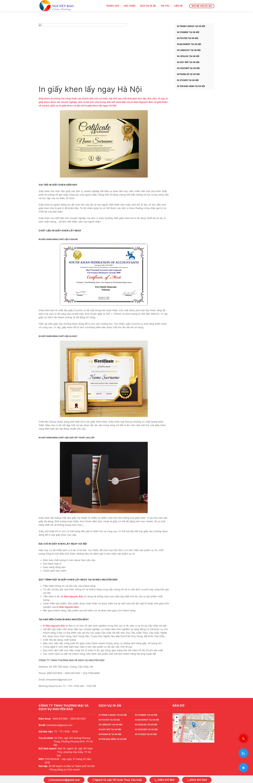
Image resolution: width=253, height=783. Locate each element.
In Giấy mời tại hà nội (188, 62)
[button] (193, 725)
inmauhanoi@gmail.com (65, 779)
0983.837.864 (166, 779)
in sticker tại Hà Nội (188, 80)
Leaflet (195, 741)
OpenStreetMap (207, 741)
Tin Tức (165, 6)
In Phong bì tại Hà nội (188, 74)
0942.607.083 (198, 779)
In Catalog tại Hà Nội (188, 56)
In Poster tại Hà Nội (187, 38)
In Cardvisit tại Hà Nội (189, 50)
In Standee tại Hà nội (188, 32)
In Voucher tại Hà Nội (188, 68)
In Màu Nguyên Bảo (142, 102)
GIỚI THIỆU (129, 6)
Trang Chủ (112, 6)
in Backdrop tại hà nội (189, 44)
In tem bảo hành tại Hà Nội (191, 86)
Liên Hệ (178, 6)
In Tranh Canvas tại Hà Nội (191, 26)
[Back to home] (57, 6)
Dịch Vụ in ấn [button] (148, 6)
